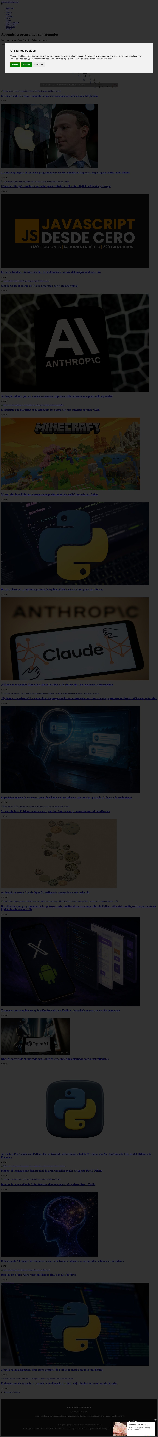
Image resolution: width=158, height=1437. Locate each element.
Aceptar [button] (15, 65)
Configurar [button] (38, 65)
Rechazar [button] (26, 65)
